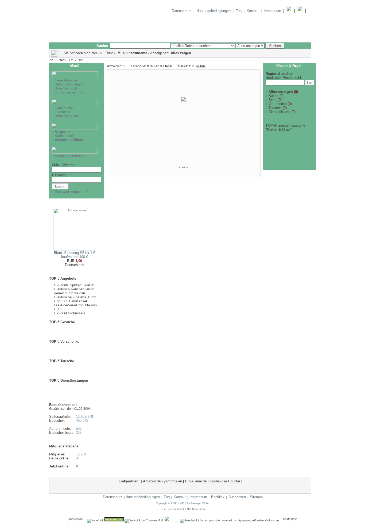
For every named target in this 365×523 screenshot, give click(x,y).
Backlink (217, 497)
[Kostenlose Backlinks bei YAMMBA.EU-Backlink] (290, 520)
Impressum (272, 11)
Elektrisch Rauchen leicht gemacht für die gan (74, 291)
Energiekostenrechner (71, 156)
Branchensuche (67, 116)
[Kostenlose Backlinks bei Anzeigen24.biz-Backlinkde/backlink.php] (171, 520)
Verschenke (278, 104)
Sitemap (256, 497)
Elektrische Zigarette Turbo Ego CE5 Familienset (75, 299)
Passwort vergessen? (71, 192)
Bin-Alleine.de (196, 481)
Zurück (183, 167)
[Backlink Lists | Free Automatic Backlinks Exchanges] (114, 520)
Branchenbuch (66, 88)
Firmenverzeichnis (69, 92)
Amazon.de (152, 481)
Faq (239, 11)
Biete (273, 100)
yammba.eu (173, 481)
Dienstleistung (279, 112)
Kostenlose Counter (225, 481)
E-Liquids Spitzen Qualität (74, 285)
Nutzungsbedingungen (213, 11)
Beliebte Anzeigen (69, 84)
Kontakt (253, 11)
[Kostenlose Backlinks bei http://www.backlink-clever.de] (75, 520)
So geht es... (65, 132)
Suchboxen (237, 497)
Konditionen (64, 136)
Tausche (275, 108)
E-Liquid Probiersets (70, 313)
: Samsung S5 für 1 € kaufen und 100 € (74, 255)
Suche (273, 96)
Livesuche (63, 112)
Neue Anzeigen (66, 80)
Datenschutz (181, 11)
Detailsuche (64, 108)
